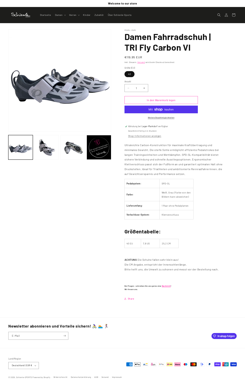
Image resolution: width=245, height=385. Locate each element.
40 (129, 74)
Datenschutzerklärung (81, 377)
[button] (60, 14)
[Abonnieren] (64, 336)
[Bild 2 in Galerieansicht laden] (46, 147)
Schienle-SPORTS (24, 377)
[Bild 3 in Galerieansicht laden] (72, 147)
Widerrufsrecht (61, 377)
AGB (96, 377)
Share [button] (131, 298)
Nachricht (166, 286)
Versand (141, 62)
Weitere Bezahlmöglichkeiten (161, 117)
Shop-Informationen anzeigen (144, 135)
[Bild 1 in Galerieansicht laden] (20, 147)
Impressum (117, 377)
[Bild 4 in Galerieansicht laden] (99, 147)
